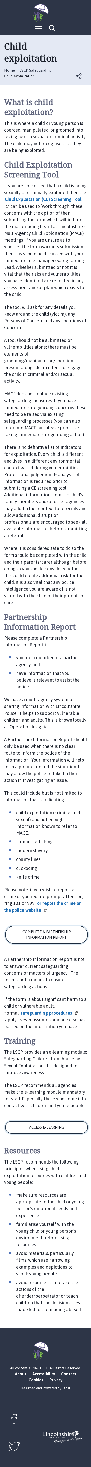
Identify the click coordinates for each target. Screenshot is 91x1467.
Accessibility (43, 1374)
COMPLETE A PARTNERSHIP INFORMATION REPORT (46, 935)
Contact (68, 1374)
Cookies (36, 1380)
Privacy (56, 1380)
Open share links (79, 76)
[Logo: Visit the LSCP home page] (45, 12)
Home (9, 70)
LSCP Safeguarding (35, 70)
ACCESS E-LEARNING (46, 1127)
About (20, 1374)
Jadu (66, 1388)
